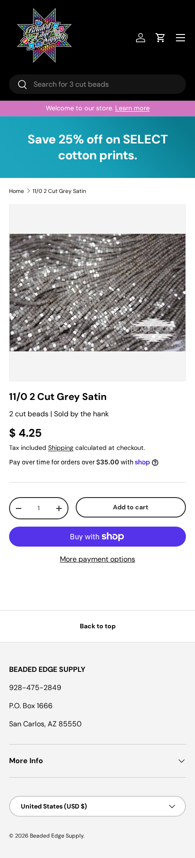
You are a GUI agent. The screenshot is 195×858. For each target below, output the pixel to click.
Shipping (60, 448)
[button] (161, 38)
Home (16, 191)
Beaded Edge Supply (56, 835)
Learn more (132, 108)
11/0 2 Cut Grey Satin (59, 191)
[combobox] (97, 84)
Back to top (98, 626)
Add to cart (130, 507)
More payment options (97, 559)
